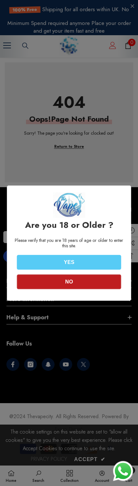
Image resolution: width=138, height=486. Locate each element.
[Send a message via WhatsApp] (123, 471)
